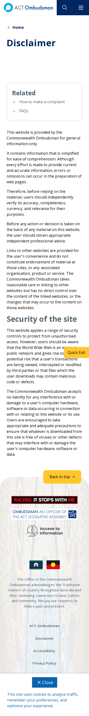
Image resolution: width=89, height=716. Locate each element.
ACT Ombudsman (44, 625)
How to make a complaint (41, 101)
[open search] (65, 7)
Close (47, 682)
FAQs (23, 110)
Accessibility (44, 650)
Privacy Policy (44, 663)
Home (18, 27)
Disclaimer (44, 638)
